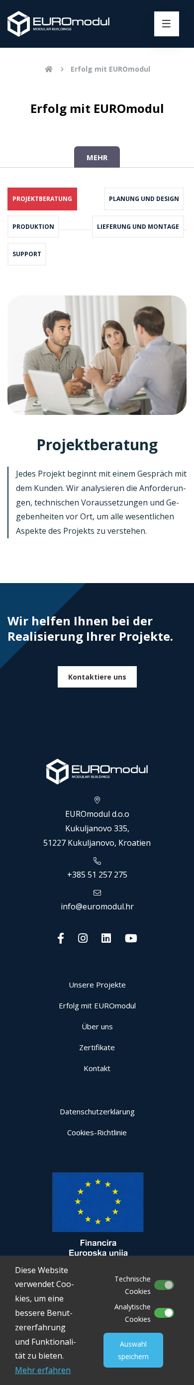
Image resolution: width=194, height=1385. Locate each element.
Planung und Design (144, 199)
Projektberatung (42, 199)
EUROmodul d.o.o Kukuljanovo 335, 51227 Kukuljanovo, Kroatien (97, 828)
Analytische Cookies (132, 1313)
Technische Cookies (132, 1285)
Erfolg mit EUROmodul (110, 69)
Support (26, 254)
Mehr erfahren (43, 1370)
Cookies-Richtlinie (97, 1132)
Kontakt (97, 1068)
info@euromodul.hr (97, 906)
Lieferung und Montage (138, 226)
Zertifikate (97, 1047)
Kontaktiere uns (97, 677)
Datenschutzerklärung (97, 1111)
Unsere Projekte (97, 984)
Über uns (97, 1026)
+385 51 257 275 (97, 874)
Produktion (33, 226)
